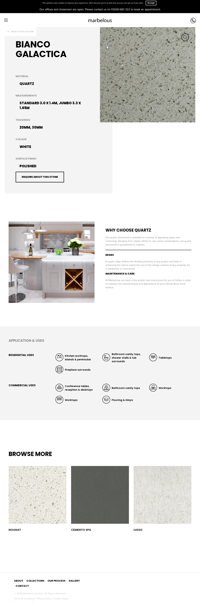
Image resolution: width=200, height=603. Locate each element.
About (18, 581)
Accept (151, 3)
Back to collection (22, 31)
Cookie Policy (61, 598)
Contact (22, 586)
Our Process (56, 581)
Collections (35, 581)
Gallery (74, 581)
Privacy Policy (44, 598)
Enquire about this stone (40, 177)
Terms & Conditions (25, 598)
